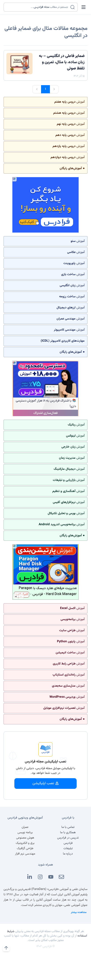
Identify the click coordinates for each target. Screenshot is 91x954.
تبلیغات (68, 848)
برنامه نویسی (25, 832)
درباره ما (68, 853)
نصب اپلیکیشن (43, 783)
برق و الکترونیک (25, 843)
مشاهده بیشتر (79, 912)
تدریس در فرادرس (68, 837)
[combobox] (38, 7)
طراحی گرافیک (25, 848)
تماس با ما (67, 827)
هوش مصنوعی (25, 837)
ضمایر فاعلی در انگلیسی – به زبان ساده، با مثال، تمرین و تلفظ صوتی (62, 62)
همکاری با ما (68, 832)
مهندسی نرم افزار (25, 853)
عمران (25, 827)
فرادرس (68, 843)
